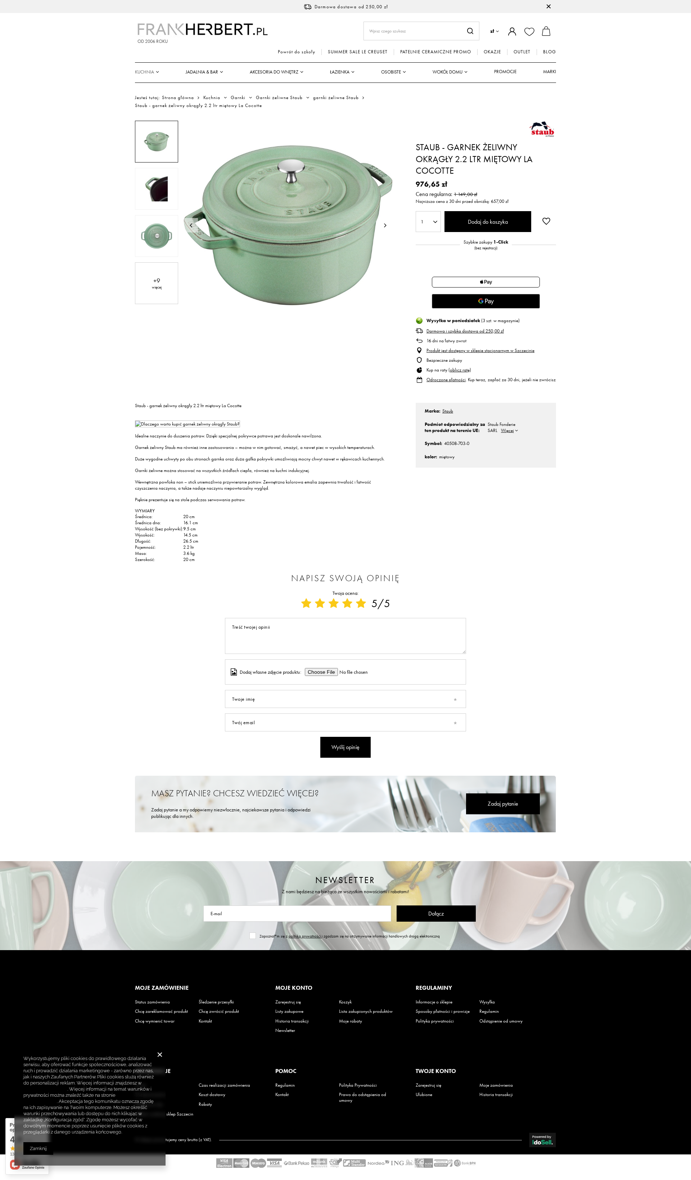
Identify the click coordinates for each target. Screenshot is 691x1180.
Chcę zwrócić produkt (219, 1011)
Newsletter (345, 880)
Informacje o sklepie (434, 1002)
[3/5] (334, 603)
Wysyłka (487, 1002)
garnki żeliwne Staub (336, 98)
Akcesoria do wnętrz (274, 72)
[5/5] (361, 603)
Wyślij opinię (345, 747)
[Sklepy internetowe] (542, 1140)
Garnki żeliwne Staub (279, 98)
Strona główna (178, 97)
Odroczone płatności (446, 380)
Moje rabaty (350, 1021)
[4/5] (347, 603)
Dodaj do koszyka (488, 222)
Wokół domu (447, 72)
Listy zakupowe (289, 1011)
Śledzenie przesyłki (216, 1002)
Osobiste (391, 72)
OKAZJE (492, 52)
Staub (447, 411)
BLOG (549, 52)
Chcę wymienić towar (155, 1021)
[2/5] (320, 603)
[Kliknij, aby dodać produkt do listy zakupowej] (546, 221)
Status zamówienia (152, 1002)
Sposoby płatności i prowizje (443, 1011)
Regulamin (489, 1011)
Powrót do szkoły (296, 52)
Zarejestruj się (288, 1002)
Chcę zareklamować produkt (161, 1011)
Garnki (238, 98)
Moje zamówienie (162, 988)
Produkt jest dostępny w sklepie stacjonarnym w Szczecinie (480, 350)
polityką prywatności (305, 936)
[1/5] (306, 603)
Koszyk (345, 1002)
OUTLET (522, 52)
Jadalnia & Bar (202, 72)
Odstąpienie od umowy (501, 1021)
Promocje (505, 71)
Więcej (507, 430)
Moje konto (293, 988)
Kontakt (205, 1021)
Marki (549, 71)
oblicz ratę (460, 370)
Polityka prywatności (435, 1021)
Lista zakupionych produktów (366, 1011)
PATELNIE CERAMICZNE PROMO (435, 52)
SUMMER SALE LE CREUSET (358, 52)
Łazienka (339, 72)
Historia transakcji (292, 1021)
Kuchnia (144, 72)
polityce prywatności (45, 1089)
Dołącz (436, 913)
